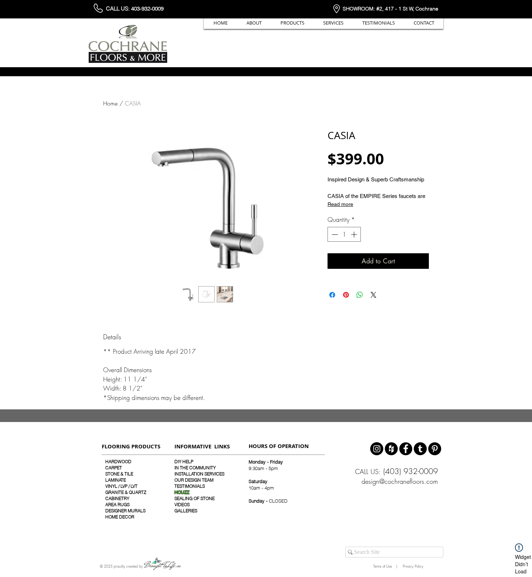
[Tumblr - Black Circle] (420, 448)
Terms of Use (381, 566)
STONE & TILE (119, 474)
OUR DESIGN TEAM (194, 480)
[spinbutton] (344, 234)
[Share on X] (373, 294)
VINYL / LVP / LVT (121, 486)
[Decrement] (334, 234)
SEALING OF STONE (194, 498)
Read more (340, 204)
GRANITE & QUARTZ (125, 492)
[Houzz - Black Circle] (391, 448)
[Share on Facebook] (332, 294)
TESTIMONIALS (189, 486)
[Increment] (354, 234)
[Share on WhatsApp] (359, 294)
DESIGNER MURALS (125, 510)
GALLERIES (185, 510)
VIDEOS (182, 504)
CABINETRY (117, 498)
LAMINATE (115, 480)
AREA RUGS (117, 504)
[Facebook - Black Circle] (405, 448)
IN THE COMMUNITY (195, 467)
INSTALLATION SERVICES (199, 474)
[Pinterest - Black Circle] (434, 448)
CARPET (113, 467)
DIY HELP (183, 461)
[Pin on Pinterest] (346, 294)
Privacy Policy (412, 566)
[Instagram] (376, 448)
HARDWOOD (118, 461)
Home (110, 103)
